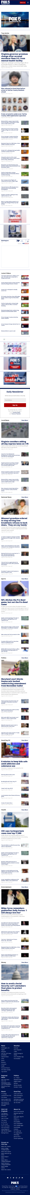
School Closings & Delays (18, 1054)
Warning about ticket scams (8, 774)
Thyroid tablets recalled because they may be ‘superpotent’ (10, 845)
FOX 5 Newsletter (18, 1123)
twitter (13, 1178)
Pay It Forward (17, 1097)
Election (16, 1083)
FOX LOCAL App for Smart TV (19, 1117)
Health (3, 810)
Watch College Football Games (5, 1149)
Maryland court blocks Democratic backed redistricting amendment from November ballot (10, 166)
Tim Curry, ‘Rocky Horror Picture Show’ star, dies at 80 (9, 940)
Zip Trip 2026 (17, 1102)
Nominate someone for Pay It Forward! (19, 1100)
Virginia (3, 1049)
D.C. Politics (17, 1077)
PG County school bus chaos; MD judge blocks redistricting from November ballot (10, 298)
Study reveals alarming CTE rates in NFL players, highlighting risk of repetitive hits (10, 619)
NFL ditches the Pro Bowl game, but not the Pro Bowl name (14, 602)
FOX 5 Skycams (17, 1049)
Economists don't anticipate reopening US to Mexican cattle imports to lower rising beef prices (10, 1027)
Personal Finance (5, 1068)
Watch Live (22, 2)
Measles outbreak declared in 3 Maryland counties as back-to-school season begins (10, 863)
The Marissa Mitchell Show (4, 1114)
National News (6, 497)
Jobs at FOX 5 (17, 1136)
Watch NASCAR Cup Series (6, 1154)
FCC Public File (17, 1131)
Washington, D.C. (5, 1048)
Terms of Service (16, 414)
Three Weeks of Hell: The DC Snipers (6, 1130)
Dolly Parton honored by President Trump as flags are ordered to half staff (9, 130)
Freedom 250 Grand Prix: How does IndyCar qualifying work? (9, 642)
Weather (17, 1046)
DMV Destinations (18, 1095)
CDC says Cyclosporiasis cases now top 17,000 (12, 832)
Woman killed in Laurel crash (8, 331)
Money (3, 962)
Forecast (16, 1048)
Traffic (15, 1051)
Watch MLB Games (6, 1151)
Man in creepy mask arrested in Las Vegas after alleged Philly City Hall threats (9, 203)
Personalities (17, 1121)
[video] (25, 277)
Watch (3, 1091)
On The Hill (4, 1122)
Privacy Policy (16, 412)
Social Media (17, 1127)
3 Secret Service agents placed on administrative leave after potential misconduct (10, 563)
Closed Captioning (18, 1138)
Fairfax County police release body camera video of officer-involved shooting (9, 304)
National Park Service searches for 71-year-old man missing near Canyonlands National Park (10, 554)
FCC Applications (18, 1133)
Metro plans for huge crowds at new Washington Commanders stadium (10, 627)
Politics (3, 658)
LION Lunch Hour (18, 1093)
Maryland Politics (18, 1079)
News (3, 1046)
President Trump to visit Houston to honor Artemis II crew (10, 571)
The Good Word (5, 1127)
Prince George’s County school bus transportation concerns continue (9, 137)
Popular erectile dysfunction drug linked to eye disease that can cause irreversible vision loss (10, 872)
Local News (5, 420)
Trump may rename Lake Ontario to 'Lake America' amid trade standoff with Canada (10, 1018)
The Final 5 (4, 1120)
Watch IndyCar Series (4, 1157)
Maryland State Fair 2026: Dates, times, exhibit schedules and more (10, 144)
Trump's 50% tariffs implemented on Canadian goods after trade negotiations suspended (10, 1036)
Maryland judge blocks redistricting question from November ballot (10, 311)
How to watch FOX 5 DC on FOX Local (6, 1100)
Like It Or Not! (4, 1118)
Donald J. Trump (18, 1087)
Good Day (17, 1091)
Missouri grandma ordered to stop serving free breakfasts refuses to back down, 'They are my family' (14, 521)
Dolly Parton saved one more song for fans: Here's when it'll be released (10, 932)
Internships (16, 1134)
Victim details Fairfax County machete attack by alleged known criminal (10, 283)
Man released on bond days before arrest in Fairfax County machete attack (13, 90)
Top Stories (4, 1071)
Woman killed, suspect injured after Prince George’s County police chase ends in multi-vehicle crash (10, 122)
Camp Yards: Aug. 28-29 (7, 788)
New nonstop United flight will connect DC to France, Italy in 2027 (9, 180)
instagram (16, 1178)
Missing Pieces (5, 1133)
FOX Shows (4, 1097)
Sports (3, 579)
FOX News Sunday (5, 1069)
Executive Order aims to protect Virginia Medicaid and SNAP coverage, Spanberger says (9, 1009)
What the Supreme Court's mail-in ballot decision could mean (9, 725)
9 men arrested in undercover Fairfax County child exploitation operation (14, 115)
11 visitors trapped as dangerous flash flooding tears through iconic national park (10, 538)
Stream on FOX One (4, 1143)
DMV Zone (4, 1116)
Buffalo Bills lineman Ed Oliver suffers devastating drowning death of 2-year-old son (10, 650)
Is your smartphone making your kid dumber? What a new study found (10, 880)
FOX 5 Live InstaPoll (19, 1111)
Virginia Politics (17, 1081)
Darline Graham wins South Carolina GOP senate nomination (10, 710)
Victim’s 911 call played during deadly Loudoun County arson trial (10, 151)
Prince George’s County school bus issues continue (9, 317)
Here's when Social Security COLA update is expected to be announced (10, 1001)
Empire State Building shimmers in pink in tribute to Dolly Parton (9, 955)
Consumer (3, 1064)
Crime (2, 1058)
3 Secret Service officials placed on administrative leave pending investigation (9, 188)
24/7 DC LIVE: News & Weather (6, 1054)
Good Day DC (5, 740)
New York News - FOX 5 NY (5, 1080)
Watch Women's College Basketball (5, 1163)
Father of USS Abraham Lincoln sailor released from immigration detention (10, 546)
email (22, 1178)
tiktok (19, 1178)
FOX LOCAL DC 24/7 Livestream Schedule (5, 1104)
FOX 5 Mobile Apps (18, 1125)
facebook (10, 1178)
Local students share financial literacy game (10, 796)
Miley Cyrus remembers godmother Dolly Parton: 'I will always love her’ (14, 910)
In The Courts (4, 1124)
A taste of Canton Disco (6, 803)
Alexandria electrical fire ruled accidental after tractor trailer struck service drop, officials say (10, 158)
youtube (7, 1178)
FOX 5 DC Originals (4, 1110)
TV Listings (4, 1093)
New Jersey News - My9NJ (6, 1086)
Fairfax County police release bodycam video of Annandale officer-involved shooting (10, 174)
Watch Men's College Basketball (5, 1160)
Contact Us (16, 1120)
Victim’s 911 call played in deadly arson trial (9, 290)
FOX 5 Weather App (19, 1056)
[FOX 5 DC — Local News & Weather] (5, 2)
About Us (17, 1109)
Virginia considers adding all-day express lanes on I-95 (9, 195)
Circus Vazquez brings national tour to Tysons (10, 324)
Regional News (4, 1076)
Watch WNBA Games (4, 1167)
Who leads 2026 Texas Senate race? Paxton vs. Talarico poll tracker (10, 718)
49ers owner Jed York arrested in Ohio (10, 634)
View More (24, 420)
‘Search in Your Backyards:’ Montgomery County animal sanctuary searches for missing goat (10, 455)
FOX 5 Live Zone (5, 1126)
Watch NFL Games (6, 1146)
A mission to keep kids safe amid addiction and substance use (14, 763)
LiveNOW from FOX (6, 1095)
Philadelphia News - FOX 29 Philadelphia (6, 1083)
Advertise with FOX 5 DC (18, 1114)
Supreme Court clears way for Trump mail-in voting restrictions (10, 733)
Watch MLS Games (6, 1169)
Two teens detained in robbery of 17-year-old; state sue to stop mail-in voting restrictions (10, 277)
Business (3, 1062)
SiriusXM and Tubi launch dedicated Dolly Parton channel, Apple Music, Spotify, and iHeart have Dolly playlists (10, 924)
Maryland (3, 1051)
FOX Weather (17, 1058)
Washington (5, 240)
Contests (16, 1129)
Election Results (18, 1085)
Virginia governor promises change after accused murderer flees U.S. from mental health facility (14, 57)
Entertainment (6, 887)
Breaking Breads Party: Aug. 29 (8, 781)
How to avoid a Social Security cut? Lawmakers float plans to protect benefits (9, 702)
